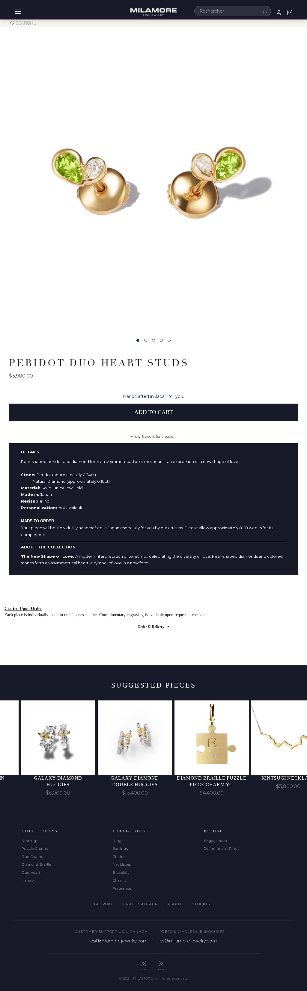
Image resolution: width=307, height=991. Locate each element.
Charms (120, 880)
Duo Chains (32, 857)
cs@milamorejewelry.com (119, 941)
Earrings (120, 848)
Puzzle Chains (35, 848)
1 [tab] (137, 340)
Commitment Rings (222, 848)
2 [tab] (145, 340)
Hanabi (28, 880)
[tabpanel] (153, 180)
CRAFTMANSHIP (141, 904)
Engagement (216, 841)
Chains (119, 857)
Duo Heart (31, 872)
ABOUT (174, 904)
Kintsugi (29, 841)
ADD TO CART (153, 412)
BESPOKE (104, 904)
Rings (118, 841)
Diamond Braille (36, 864)
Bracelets (121, 872)
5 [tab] (169, 340)
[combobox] (232, 11)
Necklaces (122, 864)
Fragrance (122, 888)
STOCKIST (202, 904)
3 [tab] (153, 340)
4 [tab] (161, 340)
